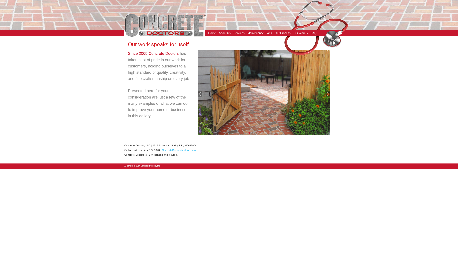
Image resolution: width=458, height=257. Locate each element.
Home (212, 33)
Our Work (299, 33)
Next (327, 94)
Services (239, 33)
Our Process (283, 33)
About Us (225, 33)
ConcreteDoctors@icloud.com (179, 150)
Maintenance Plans (259, 33)
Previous (200, 94)
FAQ (313, 33)
